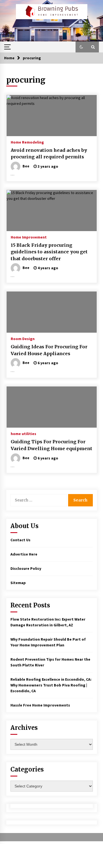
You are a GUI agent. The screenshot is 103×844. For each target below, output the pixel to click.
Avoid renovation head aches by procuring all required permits (49, 153)
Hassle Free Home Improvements (40, 705)
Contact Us (20, 539)
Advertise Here (23, 554)
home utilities (23, 433)
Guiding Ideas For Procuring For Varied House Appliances (49, 350)
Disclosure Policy (25, 568)
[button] (81, 46)
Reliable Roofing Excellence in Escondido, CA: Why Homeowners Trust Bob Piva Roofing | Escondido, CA (50, 685)
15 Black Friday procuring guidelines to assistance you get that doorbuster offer (49, 251)
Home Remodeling (27, 142)
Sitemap (18, 582)
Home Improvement (29, 237)
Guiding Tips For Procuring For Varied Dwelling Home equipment (51, 445)
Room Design (23, 338)
